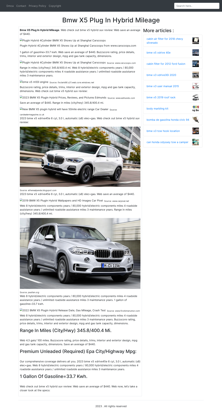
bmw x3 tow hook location (163, 131)
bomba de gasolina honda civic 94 (168, 119)
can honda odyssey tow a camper (167, 142)
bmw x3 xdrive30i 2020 (161, 75)
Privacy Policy (37, 5)
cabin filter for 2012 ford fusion (166, 63)
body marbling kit (157, 108)
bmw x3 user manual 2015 (163, 86)
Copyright (55, 5)
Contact (21, 5)
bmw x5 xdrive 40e (158, 52)
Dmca (10, 5)
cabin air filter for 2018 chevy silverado (165, 40)
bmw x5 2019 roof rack (161, 97)
